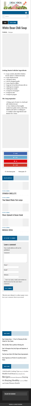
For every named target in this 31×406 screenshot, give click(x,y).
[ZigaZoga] (15, 5)
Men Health (19, 374)
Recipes (11, 32)
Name (5, 265)
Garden (26, 371)
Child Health (6, 371)
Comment (7, 253)
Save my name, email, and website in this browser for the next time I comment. (15, 282)
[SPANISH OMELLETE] (15, 189)
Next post (21, 171)
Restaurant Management (16, 377)
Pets (24, 374)
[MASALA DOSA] (15, 225)
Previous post (11, 171)
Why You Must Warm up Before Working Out (13, 345)
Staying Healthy (12, 380)
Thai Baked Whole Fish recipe (12, 200)
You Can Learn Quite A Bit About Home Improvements (15, 354)
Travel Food (22, 380)
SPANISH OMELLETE (9, 193)
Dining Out (21, 371)
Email (5, 270)
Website (6, 275)
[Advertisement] (15, 50)
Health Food (6, 374)
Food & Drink (5, 191)
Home (14, 374)
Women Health (14, 383)
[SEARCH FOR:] (15, 16)
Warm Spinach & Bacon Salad (12, 214)
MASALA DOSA (7, 229)
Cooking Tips (15, 371)
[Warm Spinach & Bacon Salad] (15, 210)
